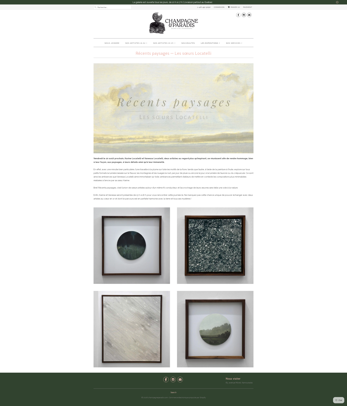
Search (173, 392)
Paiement (247, 7)
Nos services (233, 43)
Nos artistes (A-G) (135, 43)
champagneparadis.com (158, 398)
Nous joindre (112, 43)
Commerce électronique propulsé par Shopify (187, 398)
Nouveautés (188, 43)
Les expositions (209, 43)
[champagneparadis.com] (173, 24)
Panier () (235, 7)
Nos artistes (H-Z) (163, 43)
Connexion (219, 7)
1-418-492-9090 (204, 7)
